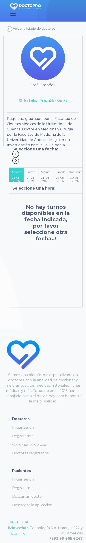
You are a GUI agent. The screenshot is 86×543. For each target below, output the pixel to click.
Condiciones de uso (29, 444)
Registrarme (23, 436)
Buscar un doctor (27, 496)
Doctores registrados (30, 453)
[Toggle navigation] (13, 15)
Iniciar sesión (23, 427)
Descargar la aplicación (32, 505)
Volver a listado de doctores (33, 29)
